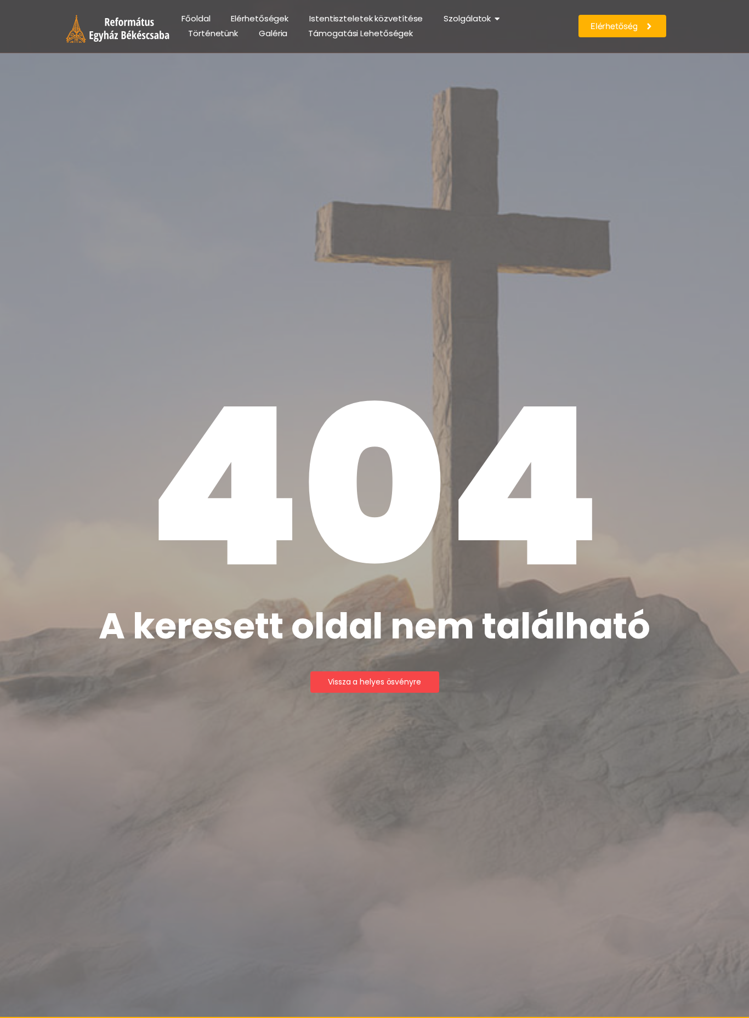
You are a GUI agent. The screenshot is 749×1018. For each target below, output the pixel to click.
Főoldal (195, 18)
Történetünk (213, 33)
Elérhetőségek (259, 18)
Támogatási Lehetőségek (360, 33)
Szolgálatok (467, 18)
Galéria (273, 33)
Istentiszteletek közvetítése (366, 18)
